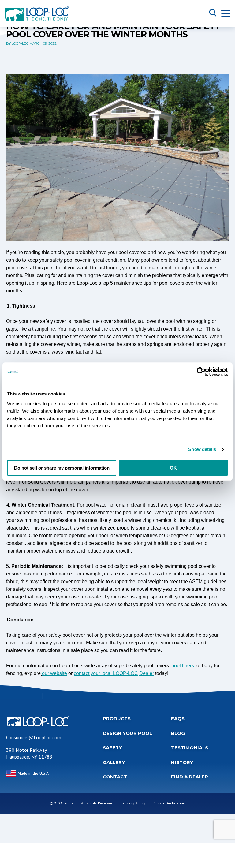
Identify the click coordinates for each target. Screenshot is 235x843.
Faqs (178, 718)
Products (117, 718)
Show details (202, 449)
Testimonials (189, 748)
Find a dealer (189, 777)
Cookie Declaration (169, 803)
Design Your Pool (127, 733)
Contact (115, 777)
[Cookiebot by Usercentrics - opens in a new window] (201, 371)
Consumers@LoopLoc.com (33, 737)
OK (173, 467)
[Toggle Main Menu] (225, 13)
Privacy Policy (133, 803)
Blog (178, 733)
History (182, 762)
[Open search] (213, 13)
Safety (112, 748)
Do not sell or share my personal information (62, 467)
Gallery (114, 762)
